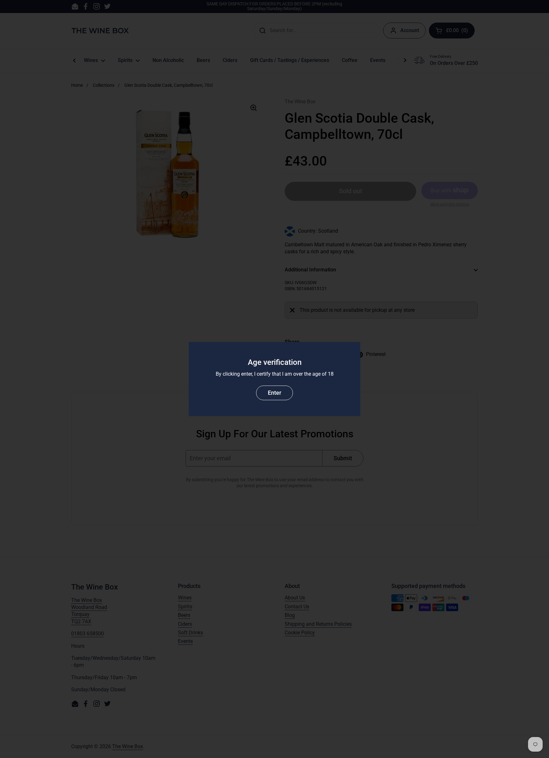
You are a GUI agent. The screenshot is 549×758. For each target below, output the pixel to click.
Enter (274, 392)
